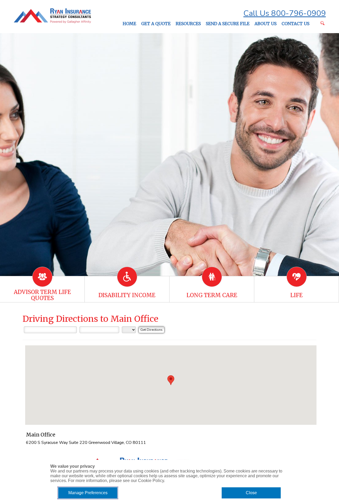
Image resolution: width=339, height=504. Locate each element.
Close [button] (251, 492)
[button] (170, 380)
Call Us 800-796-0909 (284, 13)
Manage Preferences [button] (88, 492)
